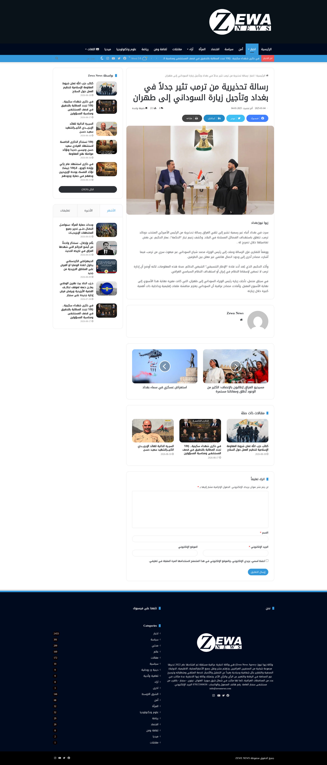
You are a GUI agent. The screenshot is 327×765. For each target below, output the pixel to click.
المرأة (202, 49)
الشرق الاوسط (150, 694)
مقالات (154, 658)
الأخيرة (88, 210)
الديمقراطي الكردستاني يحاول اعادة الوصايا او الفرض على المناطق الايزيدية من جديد (76, 267)
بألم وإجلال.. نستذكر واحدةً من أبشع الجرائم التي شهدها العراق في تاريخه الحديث (76, 246)
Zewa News (235, 313)
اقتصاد (215, 49)
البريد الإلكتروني (258, 546)
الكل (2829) (88, 189)
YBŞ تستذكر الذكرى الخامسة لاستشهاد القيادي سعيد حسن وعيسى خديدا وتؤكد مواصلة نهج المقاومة (76, 147)
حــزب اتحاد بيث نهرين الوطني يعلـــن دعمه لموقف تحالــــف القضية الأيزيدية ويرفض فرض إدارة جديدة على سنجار (76, 289)
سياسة (229, 49)
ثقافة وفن (160, 49)
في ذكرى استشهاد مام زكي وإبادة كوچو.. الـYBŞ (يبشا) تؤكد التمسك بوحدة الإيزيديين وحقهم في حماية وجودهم (76, 170)
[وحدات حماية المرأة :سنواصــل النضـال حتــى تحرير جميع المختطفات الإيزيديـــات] (106, 230)
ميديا (107, 49)
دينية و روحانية (149, 670)
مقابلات (177, 49)
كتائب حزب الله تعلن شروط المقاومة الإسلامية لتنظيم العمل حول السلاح (247, 448)
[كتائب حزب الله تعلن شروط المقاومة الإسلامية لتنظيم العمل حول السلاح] (247, 430)
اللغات (92, 49)
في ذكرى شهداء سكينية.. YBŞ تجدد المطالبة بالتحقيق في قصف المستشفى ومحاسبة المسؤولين (201, 450)
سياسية (154, 664)
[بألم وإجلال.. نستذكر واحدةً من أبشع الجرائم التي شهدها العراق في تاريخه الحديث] (106, 248)
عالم (156, 652)
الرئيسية (266, 49)
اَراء (191, 49)
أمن (241, 49)
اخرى (155, 688)
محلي (155, 646)
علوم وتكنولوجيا (126, 49)
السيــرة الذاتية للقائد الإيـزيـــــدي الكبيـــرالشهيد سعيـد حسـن (227, 58)
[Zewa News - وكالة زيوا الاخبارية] (241, 22)
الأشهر (111, 210)
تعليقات (65, 210)
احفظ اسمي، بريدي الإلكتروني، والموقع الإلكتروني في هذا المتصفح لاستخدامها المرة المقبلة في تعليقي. (207, 561)
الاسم (264, 532)
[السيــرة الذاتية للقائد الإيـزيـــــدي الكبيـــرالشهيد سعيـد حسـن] (153, 430)
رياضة (145, 49)
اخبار (253, 49)
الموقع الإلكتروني (188, 546)
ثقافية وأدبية (150, 676)
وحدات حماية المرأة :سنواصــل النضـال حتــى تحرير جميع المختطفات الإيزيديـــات (76, 228)
